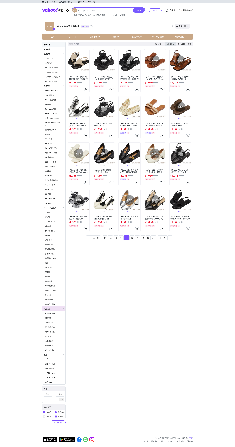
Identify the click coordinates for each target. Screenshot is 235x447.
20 (153, 237)
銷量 (189, 44)
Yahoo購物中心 (55, 10)
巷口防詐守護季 (99, 15)
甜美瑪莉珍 (137, 36)
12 (110, 237)
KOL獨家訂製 (158, 36)
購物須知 (164, 441)
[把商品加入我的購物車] (86, 89)
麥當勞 (122, 15)
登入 (155, 10)
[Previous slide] (69, 60)
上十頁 (96, 237)
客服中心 (145, 441)
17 (137, 237)
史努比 (115, 15)
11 (105, 237)
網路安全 (173, 441)
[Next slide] (87, 60)
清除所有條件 (58, 422)
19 (148, 237)
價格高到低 (181, 44)
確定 (61, 399)
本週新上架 (181, 26)
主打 (53, 36)
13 (116, 237)
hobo (109, 15)
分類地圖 (190, 441)
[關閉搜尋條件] (78, 10)
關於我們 (154, 441)
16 (132, 237)
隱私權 (181, 441)
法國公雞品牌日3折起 (82, 15)
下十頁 (163, 237)
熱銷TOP (116, 36)
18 (143, 237)
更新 (190, 438)
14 (121, 237)
